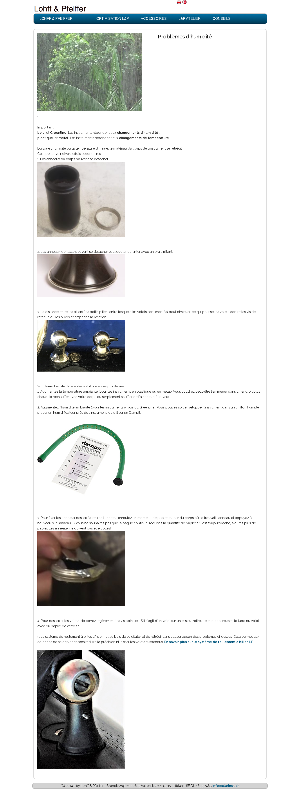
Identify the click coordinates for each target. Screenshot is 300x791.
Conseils (222, 18)
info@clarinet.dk (225, 786)
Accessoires (154, 18)
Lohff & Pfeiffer (56, 18)
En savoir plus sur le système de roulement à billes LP (208, 642)
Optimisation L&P (112, 18)
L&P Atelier (190, 18)
